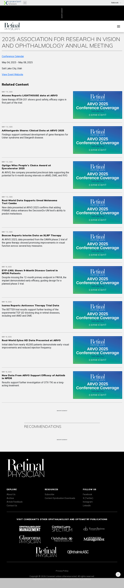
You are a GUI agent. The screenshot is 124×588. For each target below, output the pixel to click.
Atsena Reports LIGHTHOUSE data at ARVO (30, 95)
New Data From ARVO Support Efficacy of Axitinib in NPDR (33, 377)
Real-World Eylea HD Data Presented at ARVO (31, 340)
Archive (10, 498)
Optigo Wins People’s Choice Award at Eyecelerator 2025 (26, 167)
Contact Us (12, 505)
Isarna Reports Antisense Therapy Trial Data (30, 305)
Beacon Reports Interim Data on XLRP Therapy (31, 235)
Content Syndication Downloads (60, 498)
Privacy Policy (62, 571)
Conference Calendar (13, 56)
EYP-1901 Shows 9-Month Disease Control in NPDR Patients (30, 272)
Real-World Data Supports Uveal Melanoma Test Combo (29, 202)
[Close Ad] (118, 574)
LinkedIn (87, 505)
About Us (11, 494)
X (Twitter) (88, 498)
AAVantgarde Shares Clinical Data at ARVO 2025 (33, 130)
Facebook (87, 494)
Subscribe (49, 494)
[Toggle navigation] (119, 26)
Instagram (88, 502)
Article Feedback (15, 502)
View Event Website (12, 74)
